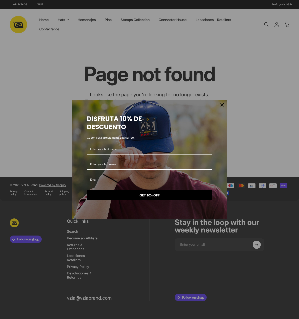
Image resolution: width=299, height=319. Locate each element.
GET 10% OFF (150, 195)
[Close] (222, 105)
